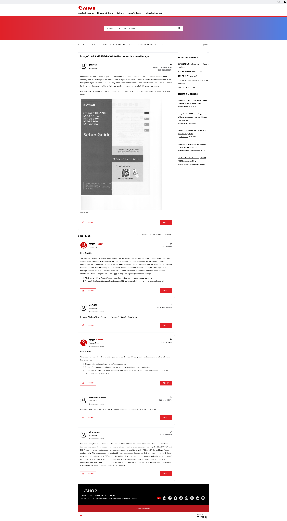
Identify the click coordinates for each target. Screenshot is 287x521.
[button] (175, 242)
